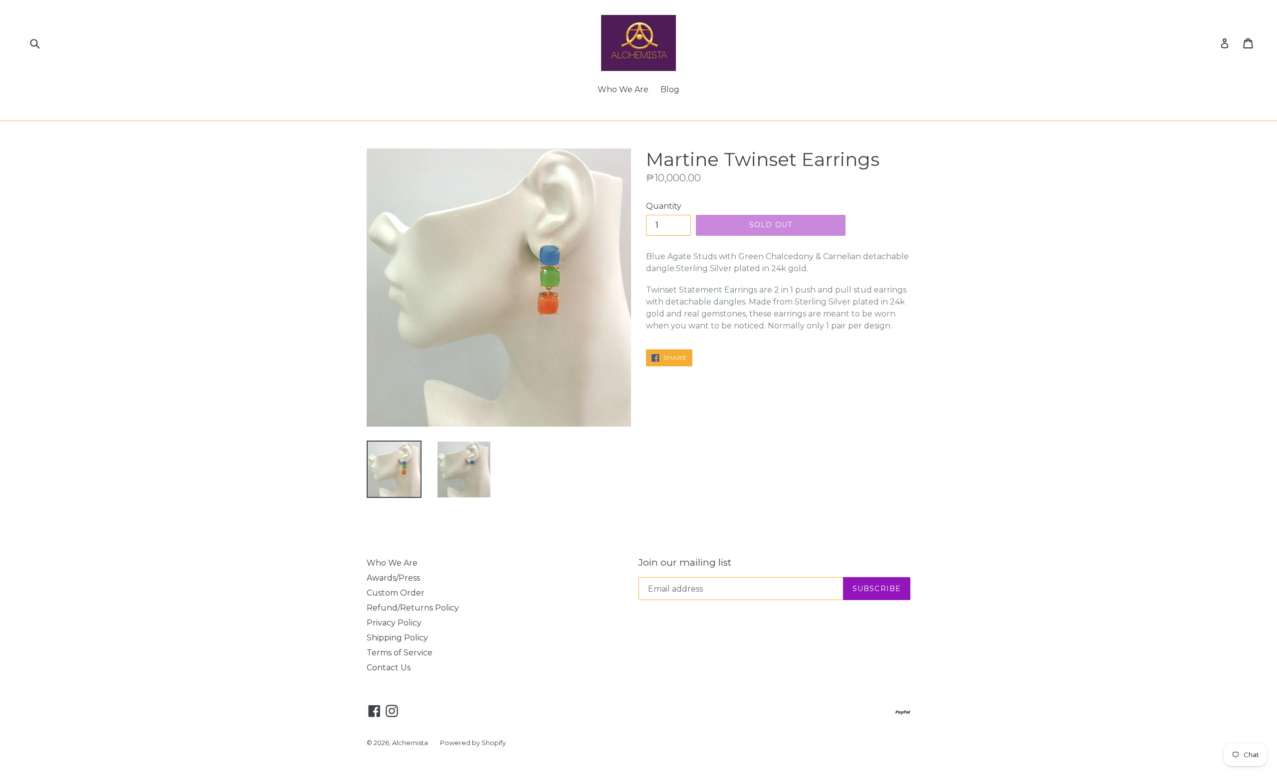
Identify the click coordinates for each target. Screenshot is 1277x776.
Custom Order (396, 593)
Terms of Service (399, 652)
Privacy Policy (394, 622)
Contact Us (389, 667)
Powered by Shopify (473, 743)
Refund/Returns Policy (413, 608)
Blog (669, 89)
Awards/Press (393, 578)
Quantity (663, 206)
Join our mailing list (684, 562)
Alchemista (410, 743)
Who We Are (623, 89)
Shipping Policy (397, 637)
